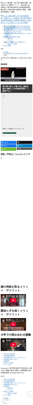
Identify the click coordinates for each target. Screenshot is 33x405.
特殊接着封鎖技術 (9, 355)
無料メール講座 (12, 44)
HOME (6, 398)
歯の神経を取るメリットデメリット (15, 357)
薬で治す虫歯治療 (9, 354)
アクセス (10, 40)
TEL (5, 403)
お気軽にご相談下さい (9, 133)
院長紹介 (10, 38)
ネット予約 (7, 364)
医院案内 (6, 361)
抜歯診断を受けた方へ (11, 359)
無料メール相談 (9, 362)
